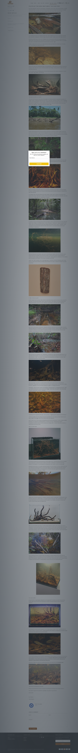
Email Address (32, 157)
